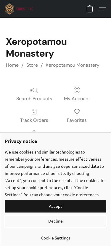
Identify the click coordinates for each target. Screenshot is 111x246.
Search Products (34, 98)
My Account (77, 98)
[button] (20, 9)
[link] (55, 235)
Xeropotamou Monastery (72, 65)
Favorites (77, 120)
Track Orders (34, 120)
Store (32, 65)
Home (12, 65)
